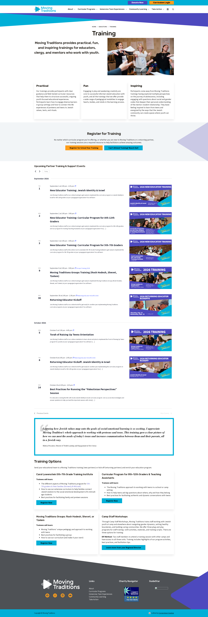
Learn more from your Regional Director (123, 547)
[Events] (167, 9)
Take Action (157, 9)
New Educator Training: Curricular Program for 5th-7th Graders (86, 245)
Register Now (46, 502)
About (70, 9)
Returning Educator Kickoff (65, 299)
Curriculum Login (161, 2)
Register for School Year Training (84, 148)
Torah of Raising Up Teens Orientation (72, 334)
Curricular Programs (86, 9)
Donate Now (137, 2)
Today (46, 171)
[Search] (173, 9)
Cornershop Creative (166, 613)
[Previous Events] (35, 171)
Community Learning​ (138, 9)
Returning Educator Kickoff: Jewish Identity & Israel (80, 362)
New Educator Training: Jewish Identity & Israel (77, 190)
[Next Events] (39, 171)
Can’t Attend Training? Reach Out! (123, 148)
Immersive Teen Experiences (112, 9)
